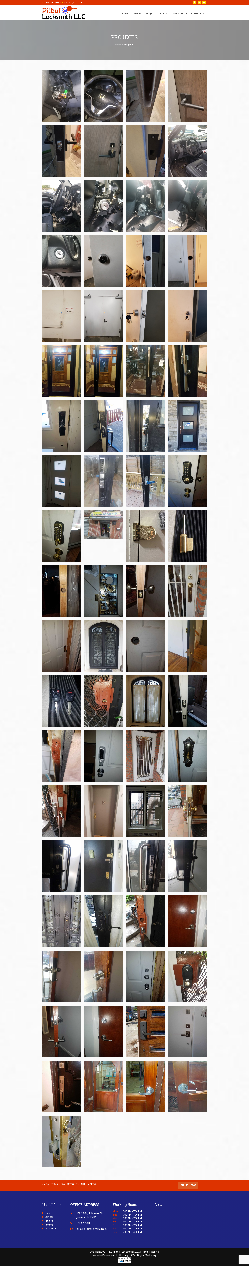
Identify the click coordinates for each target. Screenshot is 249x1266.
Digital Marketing (146, 1255)
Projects (151, 13)
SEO (132, 1255)
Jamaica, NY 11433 (74, 2)
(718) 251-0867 (53, 2)
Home (125, 13)
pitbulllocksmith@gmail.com (92, 1228)
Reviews (164, 13)
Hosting (123, 1255)
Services (137, 13)
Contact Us (197, 13)
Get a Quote (180, 13)
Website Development (105, 1255)
